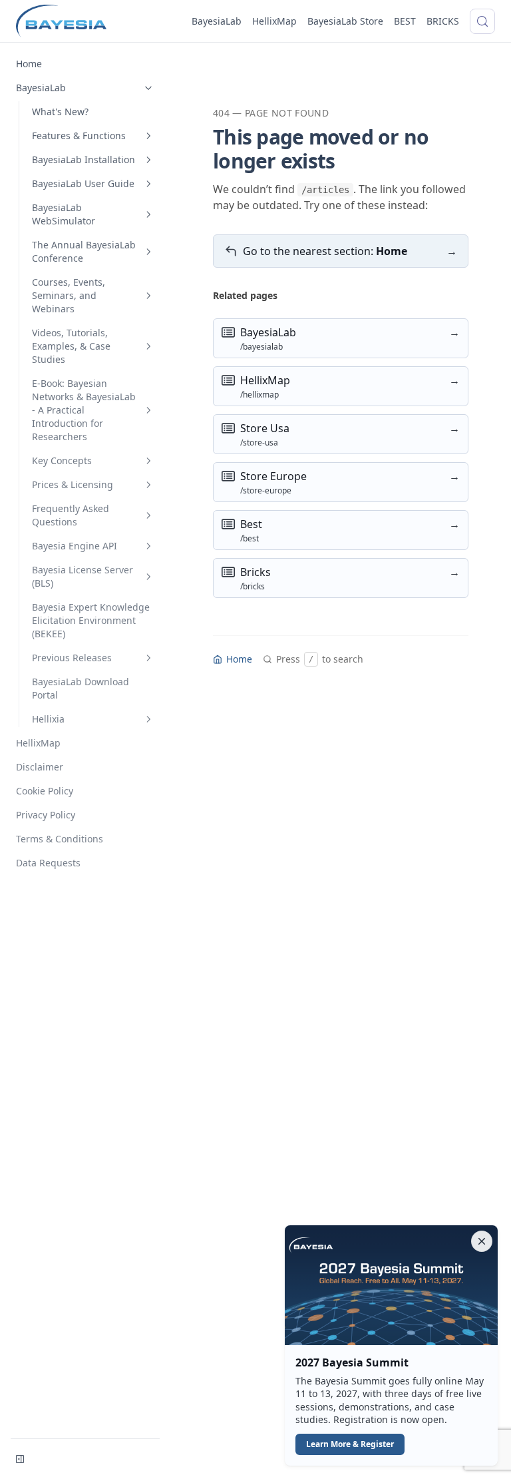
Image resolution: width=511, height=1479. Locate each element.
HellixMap (274, 21)
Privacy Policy (45, 814)
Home (29, 63)
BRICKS (442, 21)
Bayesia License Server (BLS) (82, 576)
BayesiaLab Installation (83, 159)
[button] (391, 1345)
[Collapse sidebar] (20, 1459)
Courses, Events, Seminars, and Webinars (68, 295)
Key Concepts (62, 460)
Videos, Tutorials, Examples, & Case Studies (71, 346)
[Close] (481, 1241)
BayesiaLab (217, 21)
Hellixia (48, 719)
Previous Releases (72, 657)
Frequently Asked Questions (70, 515)
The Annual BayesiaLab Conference (84, 251)
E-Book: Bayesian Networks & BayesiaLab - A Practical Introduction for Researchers (84, 410)
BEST (405, 21)
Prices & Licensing (72, 484)
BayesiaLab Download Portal (80, 688)
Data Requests (48, 862)
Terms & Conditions (59, 838)
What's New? (60, 111)
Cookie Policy (44, 790)
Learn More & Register (350, 1444)
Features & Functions (79, 135)
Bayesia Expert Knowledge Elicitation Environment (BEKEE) (91, 620)
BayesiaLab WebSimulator (63, 214)
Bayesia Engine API (74, 545)
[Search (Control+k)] (482, 21)
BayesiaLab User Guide (83, 183)
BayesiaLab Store (345, 21)
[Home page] (61, 21)
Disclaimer (39, 766)
